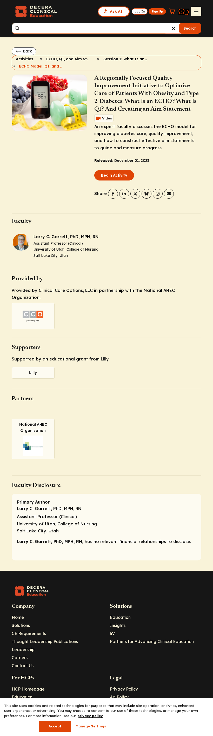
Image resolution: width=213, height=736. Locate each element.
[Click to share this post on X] (135, 194)
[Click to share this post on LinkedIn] (124, 194)
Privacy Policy (124, 689)
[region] (106, 717)
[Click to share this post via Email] (169, 194)
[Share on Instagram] (158, 194)
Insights (117, 625)
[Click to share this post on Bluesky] (146, 194)
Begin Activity (114, 175)
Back (27, 51)
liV (112, 633)
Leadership (23, 649)
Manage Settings (91, 726)
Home (18, 617)
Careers (20, 657)
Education (120, 617)
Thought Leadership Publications (45, 641)
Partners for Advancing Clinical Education (152, 641)
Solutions (21, 625)
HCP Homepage (28, 689)
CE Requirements (29, 633)
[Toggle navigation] (196, 11)
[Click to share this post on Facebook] (113, 194)
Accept (55, 726)
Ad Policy (119, 697)
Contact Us (23, 665)
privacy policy (90, 716)
